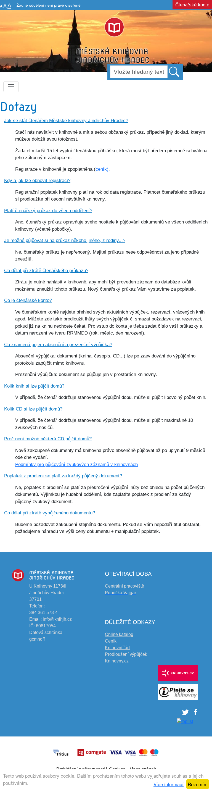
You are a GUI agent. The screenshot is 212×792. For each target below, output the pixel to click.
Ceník (110, 641)
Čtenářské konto (192, 4)
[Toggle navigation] (11, 86)
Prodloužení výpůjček (126, 654)
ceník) (102, 169)
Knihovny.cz (117, 661)
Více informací (168, 784)
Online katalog (119, 634)
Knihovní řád (117, 647)
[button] (174, 71)
